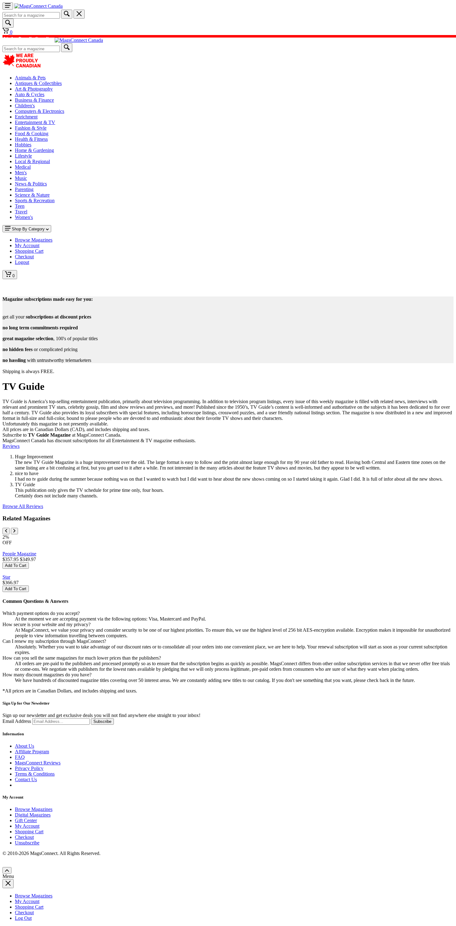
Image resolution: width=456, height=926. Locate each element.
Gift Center (26, 820)
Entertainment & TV (35, 122)
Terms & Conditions (35, 774)
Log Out (23, 918)
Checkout (24, 837)
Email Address (16, 721)
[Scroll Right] (14, 531)
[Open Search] (8, 23)
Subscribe (102, 721)
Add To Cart (15, 565)
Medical (23, 167)
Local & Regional (32, 161)
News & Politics (31, 183)
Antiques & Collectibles (38, 83)
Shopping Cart (29, 831)
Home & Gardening (34, 150)
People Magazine (19, 553)
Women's (24, 217)
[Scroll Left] (6, 531)
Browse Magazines (33, 809)
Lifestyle (23, 155)
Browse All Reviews (22, 506)
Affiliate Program (32, 751)
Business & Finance (34, 100)
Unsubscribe (27, 842)
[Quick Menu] (7, 6)
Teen (20, 206)
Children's (25, 105)
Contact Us (26, 779)
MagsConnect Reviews (37, 762)
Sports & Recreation (35, 200)
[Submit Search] (66, 14)
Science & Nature (32, 195)
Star (6, 577)
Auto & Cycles (29, 94)
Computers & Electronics (39, 111)
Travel (21, 211)
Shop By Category (28, 229)
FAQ (20, 757)
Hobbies (23, 144)
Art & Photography (34, 88)
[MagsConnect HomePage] (38, 6)
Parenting (24, 189)
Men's (21, 172)
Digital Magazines (33, 814)
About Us (24, 746)
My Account (27, 826)
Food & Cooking (31, 133)
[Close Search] (79, 14)
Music (21, 178)
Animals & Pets (30, 77)
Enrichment (26, 116)
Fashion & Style (31, 128)
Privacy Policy (29, 768)
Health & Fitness (31, 139)
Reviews (11, 446)
